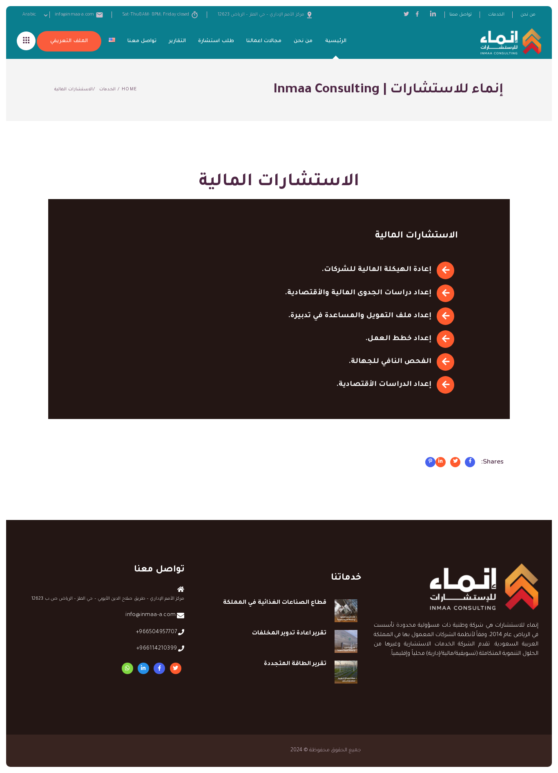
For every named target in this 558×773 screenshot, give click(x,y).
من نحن (528, 14)
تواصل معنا (460, 14)
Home (129, 89)
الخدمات (496, 14)
